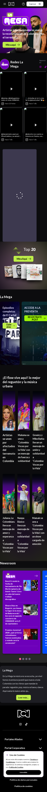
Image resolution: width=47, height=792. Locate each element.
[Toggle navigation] (4, 4)
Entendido (23, 772)
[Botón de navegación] (20, 659)
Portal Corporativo (15, 748)
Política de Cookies (16, 767)
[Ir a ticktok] (20, 724)
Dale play (8, 325)
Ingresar (32, 4)
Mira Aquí (22, 258)
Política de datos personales (23, 780)
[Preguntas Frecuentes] (23, 4)
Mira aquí (11, 44)
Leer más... (23, 697)
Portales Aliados (14, 739)
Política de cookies (23, 786)
